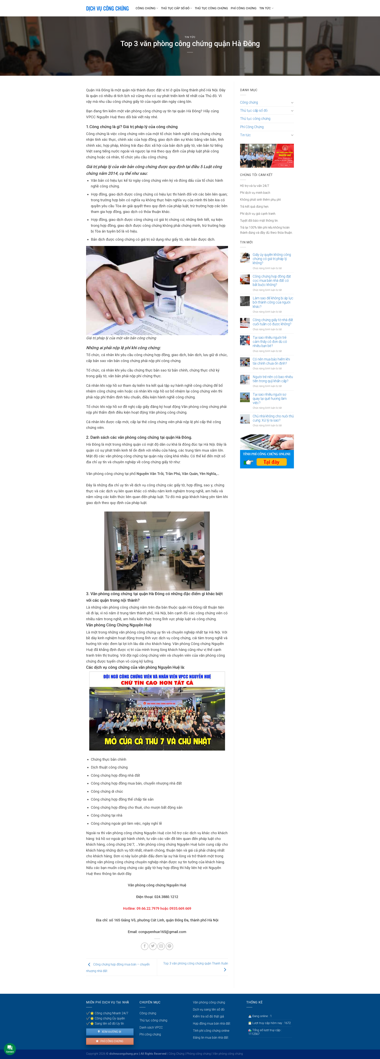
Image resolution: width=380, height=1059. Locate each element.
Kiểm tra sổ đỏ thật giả (208, 1016)
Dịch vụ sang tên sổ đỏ (208, 1009)
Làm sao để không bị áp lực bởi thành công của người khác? (273, 302)
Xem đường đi (111, 1031)
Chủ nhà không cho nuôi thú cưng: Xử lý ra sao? (273, 418)
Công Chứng (176, 1053)
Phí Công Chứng (243, 8)
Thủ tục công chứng (211, 8)
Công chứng (146, 8)
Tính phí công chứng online (211, 1031)
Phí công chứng (111, 1041)
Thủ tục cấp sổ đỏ (175, 8)
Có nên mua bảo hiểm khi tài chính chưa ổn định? (271, 361)
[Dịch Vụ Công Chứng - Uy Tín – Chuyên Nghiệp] (108, 8)
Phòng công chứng (198, 1053)
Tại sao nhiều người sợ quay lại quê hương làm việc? (270, 398)
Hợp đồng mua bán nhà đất (211, 1023)
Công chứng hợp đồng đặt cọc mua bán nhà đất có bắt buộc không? (272, 280)
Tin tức (265, 8)
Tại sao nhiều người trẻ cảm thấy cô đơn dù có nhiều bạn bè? (270, 342)
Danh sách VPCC (151, 1027)
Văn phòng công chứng (209, 1002)
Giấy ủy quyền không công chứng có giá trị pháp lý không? (272, 259)
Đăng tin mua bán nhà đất (210, 1037)
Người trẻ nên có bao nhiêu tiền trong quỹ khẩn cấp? (273, 379)
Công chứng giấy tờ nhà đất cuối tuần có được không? (273, 322)
